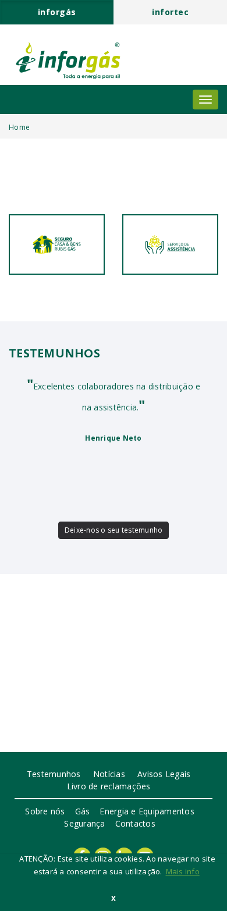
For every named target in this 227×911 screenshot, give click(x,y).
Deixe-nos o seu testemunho (114, 530)
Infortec (170, 11)
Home (19, 127)
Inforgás (57, 11)
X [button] (113, 898)
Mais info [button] (183, 871)
